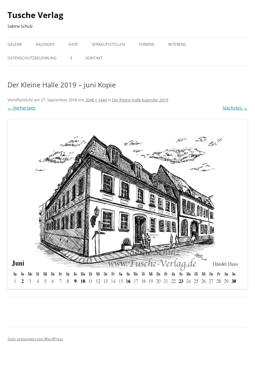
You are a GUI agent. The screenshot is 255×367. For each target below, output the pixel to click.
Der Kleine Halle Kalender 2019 (140, 100)
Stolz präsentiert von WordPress (35, 338)
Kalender (45, 44)
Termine (147, 44)
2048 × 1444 (96, 100)
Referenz (177, 44)
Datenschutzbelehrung (32, 58)
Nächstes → (235, 108)
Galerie (14, 44)
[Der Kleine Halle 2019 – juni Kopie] (127, 204)
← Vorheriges (21, 108)
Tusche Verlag (35, 15)
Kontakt (94, 58)
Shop (73, 44)
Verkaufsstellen (108, 44)
